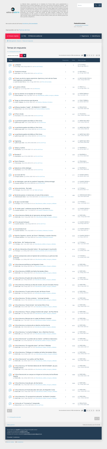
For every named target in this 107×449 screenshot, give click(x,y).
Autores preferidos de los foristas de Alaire (46, 251)
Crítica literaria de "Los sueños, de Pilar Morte (29, 359)
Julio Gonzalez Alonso (20, 82)
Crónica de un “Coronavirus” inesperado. (27, 403)
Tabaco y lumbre (19, 148)
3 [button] (89, 55)
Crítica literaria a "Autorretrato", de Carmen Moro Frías (31, 305)
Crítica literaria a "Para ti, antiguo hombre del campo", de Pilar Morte (36, 312)
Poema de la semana (79, 23)
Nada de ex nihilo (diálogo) (22, 168)
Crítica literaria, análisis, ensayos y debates (48, 95)
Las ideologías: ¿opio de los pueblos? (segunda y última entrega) (34, 181)
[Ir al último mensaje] (85, 64)
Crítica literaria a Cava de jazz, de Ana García (28, 383)
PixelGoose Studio (25, 432)
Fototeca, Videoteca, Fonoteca (44, 102)
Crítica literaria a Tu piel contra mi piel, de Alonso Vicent (32, 291)
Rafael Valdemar (19, 95)
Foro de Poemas (39, 66)
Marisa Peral (18, 109)
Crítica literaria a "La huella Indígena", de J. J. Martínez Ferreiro (34, 332)
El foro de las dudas (46, 82)
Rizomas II (17, 154)
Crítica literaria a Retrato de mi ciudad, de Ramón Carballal (32, 318)
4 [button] (91, 55)
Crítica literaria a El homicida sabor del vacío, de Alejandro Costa (34, 390)
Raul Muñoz (18, 149)
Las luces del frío (19, 175)
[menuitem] (23, 36)
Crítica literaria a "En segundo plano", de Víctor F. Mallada (32, 345)
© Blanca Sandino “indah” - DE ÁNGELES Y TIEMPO (30, 107)
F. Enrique (17, 190)
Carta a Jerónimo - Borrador (23, 188)
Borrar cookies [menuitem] (10, 442)
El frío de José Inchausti (21, 222)
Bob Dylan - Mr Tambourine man (24, 242)
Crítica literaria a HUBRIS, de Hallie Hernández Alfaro (31, 271)
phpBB (17, 429)
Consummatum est (20, 229)
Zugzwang (17, 141)
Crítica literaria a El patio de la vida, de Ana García (30, 278)
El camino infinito (19, 87)
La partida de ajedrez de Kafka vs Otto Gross (28, 121)
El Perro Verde (18, 114)
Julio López (18, 73)
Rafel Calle (17, 217)
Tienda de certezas (20, 71)
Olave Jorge (18, 163)
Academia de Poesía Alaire (47, 196)
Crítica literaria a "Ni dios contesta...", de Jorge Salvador (31, 298)
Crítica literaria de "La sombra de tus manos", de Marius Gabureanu (35, 339)
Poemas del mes (24, 30)
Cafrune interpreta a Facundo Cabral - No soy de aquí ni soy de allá (35, 249)
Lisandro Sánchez (19, 183)
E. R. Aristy (17, 66)
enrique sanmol (19, 176)
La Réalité (17, 65)
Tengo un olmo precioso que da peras (26, 100)
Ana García (17, 115)
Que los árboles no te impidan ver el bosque (28, 94)
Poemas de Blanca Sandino (43, 109)
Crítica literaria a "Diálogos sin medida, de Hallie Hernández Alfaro (35, 352)
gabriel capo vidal (19, 122)
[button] (82, 55)
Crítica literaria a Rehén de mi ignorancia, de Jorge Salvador (33, 215)
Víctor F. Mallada (19, 102)
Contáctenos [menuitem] (20, 442)
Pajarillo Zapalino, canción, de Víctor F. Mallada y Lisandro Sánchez (35, 236)
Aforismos (37, 88)
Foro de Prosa (38, 73)
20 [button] (96, 55)
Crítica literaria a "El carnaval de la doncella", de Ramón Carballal (34, 396)
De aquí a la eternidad (21, 202)
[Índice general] (12, 10)
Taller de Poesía (39, 190)
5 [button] (93, 55)
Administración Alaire (20, 196)
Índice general (10, 424)
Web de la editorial (36, 36)
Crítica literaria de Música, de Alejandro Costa (28, 264)
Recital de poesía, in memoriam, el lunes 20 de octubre (31, 195)
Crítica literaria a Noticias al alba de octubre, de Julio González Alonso (36, 285)
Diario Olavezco (19, 161)
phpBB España (24, 431)
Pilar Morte (79, 26)
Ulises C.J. (17, 88)
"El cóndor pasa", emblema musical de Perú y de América (32, 208)
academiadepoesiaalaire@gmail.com (33, 434)
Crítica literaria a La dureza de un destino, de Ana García (32, 325)
